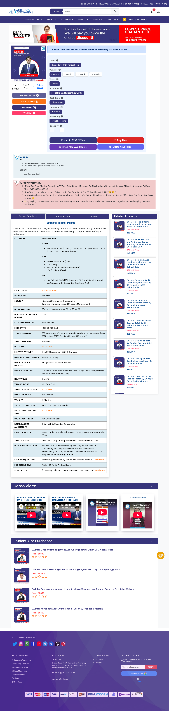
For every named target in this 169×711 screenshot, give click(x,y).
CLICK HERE (47, 346)
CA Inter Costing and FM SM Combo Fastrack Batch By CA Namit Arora (139, 343)
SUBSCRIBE (151, 667)
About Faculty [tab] (63, 216)
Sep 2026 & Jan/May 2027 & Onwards (66, 93)
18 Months (95, 74)
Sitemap (98, 663)
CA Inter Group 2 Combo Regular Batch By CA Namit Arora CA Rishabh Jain (140, 224)
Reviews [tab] (95, 216)
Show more (99, 459)
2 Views (54, 83)
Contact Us (99, 659)
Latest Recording (58, 121)
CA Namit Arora (49, 290)
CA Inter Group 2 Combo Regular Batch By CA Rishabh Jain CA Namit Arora (139, 324)
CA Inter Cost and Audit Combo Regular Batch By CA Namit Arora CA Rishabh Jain (139, 263)
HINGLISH (55, 111)
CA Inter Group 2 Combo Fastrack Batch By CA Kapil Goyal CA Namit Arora (140, 378)
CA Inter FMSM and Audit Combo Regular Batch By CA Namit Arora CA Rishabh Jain (139, 284)
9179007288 (116, 3)
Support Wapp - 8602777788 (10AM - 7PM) (146, 3)
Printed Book (57, 102)
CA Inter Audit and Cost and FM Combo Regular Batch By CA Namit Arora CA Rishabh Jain (139, 243)
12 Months (81, 74)
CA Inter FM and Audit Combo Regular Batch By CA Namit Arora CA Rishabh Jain (139, 304)
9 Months (68, 74)
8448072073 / (102, 3)
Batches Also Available (71, 146)
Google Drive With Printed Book (65, 65)
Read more (100, 470)
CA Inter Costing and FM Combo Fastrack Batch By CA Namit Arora (139, 361)
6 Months (55, 74)
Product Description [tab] (28, 216)
